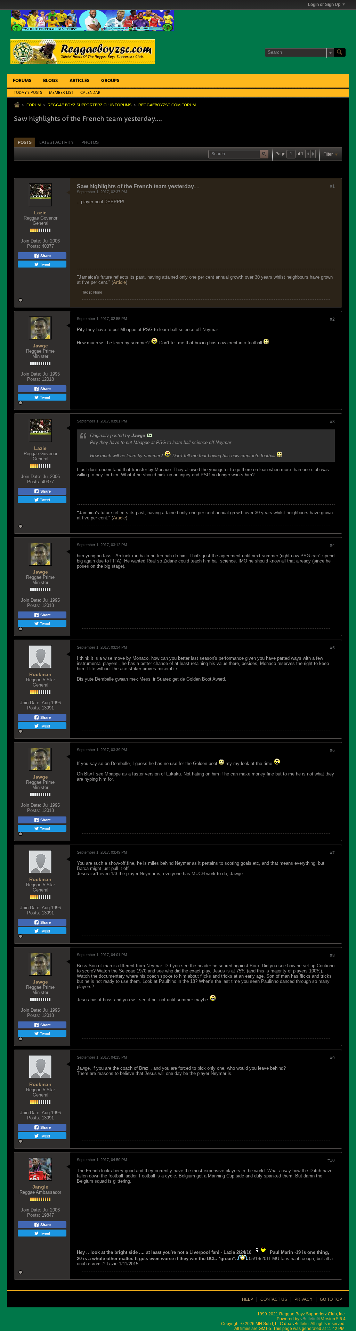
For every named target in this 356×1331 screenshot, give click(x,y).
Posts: (33, 246)
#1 (332, 186)
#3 (332, 421)
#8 (332, 955)
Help (247, 1299)
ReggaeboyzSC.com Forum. (167, 105)
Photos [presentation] (90, 142)
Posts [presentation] (25, 142)
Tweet (44, 264)
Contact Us (273, 1299)
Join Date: (31, 241)
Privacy (303, 1299)
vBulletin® (310, 1318)
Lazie (40, 212)
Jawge (40, 345)
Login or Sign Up (324, 4)
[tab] (24, 142)
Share (45, 256)
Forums (22, 81)
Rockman (40, 674)
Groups (110, 81)
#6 (332, 750)
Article (119, 282)
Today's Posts (28, 92)
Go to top (331, 1299)
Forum (33, 105)
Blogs (50, 81)
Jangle (40, 1187)
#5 (332, 648)
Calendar (90, 92)
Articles (79, 81)
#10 (331, 1160)
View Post (149, 435)
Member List (61, 92)
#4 (332, 545)
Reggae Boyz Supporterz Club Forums (89, 105)
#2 (332, 319)
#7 (332, 853)
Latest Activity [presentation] (56, 142)
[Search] (340, 52)
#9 (332, 1057)
